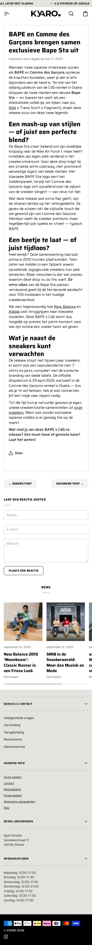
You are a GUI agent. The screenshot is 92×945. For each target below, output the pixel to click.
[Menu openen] (11, 13)
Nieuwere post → (70, 483)
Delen (19, 453)
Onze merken (12, 777)
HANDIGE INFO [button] (14, 763)
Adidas (14, 311)
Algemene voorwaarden (19, 801)
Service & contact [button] (18, 704)
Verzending (12, 725)
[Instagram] (6, 937)
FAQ (6, 807)
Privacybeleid (12, 795)
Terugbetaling (14, 732)
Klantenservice (14, 746)
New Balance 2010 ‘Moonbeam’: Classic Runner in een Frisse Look (21, 662)
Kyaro (11, 930)
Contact (9, 783)
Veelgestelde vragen (19, 717)
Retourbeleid (12, 789)
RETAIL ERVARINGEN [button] (18, 821)
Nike (12, 108)
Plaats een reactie (23, 570)
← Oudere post (20, 483)
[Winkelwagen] (81, 13)
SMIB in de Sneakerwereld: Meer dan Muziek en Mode (65, 662)
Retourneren (13, 739)
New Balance (65, 306)
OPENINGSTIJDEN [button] (16, 858)
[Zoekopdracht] (67, 13)
